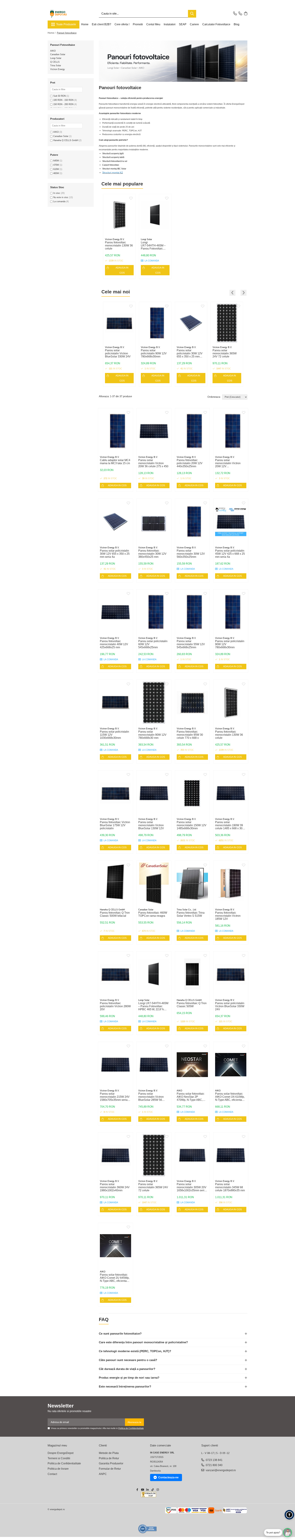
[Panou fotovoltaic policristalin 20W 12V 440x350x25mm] (192, 431)
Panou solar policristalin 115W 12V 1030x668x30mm (114, 734)
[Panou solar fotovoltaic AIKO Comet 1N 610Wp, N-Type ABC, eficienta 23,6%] (230, 1065)
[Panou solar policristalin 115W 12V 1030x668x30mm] (115, 703)
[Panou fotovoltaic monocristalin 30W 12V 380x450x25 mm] (154, 522)
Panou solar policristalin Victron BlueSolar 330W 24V (118, 353)
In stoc (56, 193)
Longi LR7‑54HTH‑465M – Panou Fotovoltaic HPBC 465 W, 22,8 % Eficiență (153, 245)
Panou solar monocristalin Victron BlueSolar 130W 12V (151, 825)
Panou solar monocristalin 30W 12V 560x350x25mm (191, 553)
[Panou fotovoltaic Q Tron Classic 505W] (192, 974)
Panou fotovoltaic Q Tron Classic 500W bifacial (115, 914)
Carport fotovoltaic (110, 165)
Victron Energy (57, 69)
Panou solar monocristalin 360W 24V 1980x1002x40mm (115, 1187)
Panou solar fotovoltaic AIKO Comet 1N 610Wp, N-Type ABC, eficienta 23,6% (230, 1096)
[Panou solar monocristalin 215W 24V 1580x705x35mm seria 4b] (115, 1065)
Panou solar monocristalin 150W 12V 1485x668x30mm (191, 825)
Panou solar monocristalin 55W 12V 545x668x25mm (191, 644)
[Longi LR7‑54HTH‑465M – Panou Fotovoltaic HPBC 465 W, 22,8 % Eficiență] (155, 215)
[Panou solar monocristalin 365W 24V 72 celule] (227, 323)
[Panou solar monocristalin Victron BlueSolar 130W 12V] (154, 793)
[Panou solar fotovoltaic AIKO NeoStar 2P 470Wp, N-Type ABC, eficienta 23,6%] (192, 1065)
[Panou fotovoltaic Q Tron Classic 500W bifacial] (115, 884)
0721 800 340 (213, 1465)
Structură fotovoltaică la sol (114, 161)
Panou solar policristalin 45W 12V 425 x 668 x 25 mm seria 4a (230, 553)
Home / (52, 32)
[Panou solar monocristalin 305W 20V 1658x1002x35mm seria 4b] (192, 1155)
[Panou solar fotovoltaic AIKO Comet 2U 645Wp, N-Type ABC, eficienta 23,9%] (115, 1246)
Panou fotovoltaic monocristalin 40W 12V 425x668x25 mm (114, 644)
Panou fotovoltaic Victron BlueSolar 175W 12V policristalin (115, 825)
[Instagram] (158, 1490)
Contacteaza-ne (168, 1477)
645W (56, 160)
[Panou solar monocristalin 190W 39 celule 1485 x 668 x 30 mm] (230, 793)
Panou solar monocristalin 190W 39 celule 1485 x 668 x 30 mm (229, 825)
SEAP (182, 24)
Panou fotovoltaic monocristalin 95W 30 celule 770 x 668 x (190, 734)
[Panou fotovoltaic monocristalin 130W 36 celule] (119, 215)
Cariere (194, 24)
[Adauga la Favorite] (131, 198)
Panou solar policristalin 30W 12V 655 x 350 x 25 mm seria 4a (189, 353)
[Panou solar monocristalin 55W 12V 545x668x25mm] (192, 612)
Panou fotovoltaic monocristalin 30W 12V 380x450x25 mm (152, 553)
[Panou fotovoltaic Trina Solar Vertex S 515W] (192, 884)
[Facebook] (137, 1490)
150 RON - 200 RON (63, 104)
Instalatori (169, 24)
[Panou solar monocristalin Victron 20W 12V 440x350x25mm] (230, 431)
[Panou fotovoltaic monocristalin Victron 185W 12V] (230, 884)
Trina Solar (55, 65)
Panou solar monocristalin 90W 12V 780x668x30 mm (152, 734)
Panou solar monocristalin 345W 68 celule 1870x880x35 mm (230, 1187)
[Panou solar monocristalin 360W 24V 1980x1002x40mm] (115, 1155)
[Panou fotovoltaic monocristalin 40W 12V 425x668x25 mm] (115, 612)
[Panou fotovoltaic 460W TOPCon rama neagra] (154, 884)
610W (56, 169)
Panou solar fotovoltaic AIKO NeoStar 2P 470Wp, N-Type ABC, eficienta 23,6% (190, 1096)
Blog (236, 24)
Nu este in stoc (60, 197)
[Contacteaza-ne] (235, 14)
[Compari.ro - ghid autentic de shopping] (147, 1529)
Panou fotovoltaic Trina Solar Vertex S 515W (191, 914)
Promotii (138, 24)
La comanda (59, 201)
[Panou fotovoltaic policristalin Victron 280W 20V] (115, 974)
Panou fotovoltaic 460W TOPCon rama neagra (152, 914)
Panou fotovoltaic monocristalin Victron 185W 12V (228, 915)
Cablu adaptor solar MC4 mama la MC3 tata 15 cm (115, 462)
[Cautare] (192, 14)
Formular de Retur (110, 1468)
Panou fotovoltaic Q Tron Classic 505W (192, 1005)
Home (84, 24)
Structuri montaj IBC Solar (114, 169)
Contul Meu (153, 24)
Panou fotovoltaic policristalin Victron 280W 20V (115, 1006)
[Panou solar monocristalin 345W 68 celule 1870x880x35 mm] (230, 1155)
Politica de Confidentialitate (131, 1428)
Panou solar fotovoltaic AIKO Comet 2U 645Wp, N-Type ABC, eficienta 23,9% (114, 1277)
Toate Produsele (66, 24)
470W (56, 165)
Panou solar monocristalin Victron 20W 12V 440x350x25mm (228, 463)
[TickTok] (152, 1490)
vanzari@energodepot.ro (220, 1470)
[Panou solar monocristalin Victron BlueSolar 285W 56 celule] (154, 1065)
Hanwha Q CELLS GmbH (65, 140)
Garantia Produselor (111, 1463)
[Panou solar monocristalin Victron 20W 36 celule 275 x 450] (154, 431)
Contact (52, 1474)
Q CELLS (55, 62)
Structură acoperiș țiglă (113, 153)
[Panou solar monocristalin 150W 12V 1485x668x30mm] (192, 793)
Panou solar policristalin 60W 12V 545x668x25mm (152, 644)
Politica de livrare (58, 1468)
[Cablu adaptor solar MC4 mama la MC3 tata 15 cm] (115, 431)
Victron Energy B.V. (115, 239)
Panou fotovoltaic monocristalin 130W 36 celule (119, 245)
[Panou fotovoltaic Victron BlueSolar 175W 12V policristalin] (115, 793)
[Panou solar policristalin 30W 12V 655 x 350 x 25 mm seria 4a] (191, 323)
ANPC (103, 1474)
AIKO (53, 51)
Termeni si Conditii (59, 1458)
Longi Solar (55, 58)
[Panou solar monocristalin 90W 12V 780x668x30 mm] (154, 703)
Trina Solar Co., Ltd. (187, 909)
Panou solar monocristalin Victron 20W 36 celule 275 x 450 (153, 463)
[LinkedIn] (147, 1490)
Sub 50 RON (59, 96)
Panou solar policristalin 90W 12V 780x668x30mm (154, 353)
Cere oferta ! (122, 24)
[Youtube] (142, 1490)
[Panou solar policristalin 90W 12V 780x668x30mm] (155, 323)
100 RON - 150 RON (63, 100)
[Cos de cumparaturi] (245, 14)
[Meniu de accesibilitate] (289, 1515)
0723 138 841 (213, 1460)
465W (56, 173)
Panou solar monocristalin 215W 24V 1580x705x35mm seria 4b (115, 1096)
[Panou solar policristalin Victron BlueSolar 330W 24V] (119, 323)
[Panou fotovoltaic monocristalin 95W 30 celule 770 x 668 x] (192, 703)
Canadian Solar (57, 54)
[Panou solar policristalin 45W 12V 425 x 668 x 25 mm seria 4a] (230, 522)
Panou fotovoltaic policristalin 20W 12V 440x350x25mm (189, 463)
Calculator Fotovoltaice (216, 24)
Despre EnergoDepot (60, 1453)
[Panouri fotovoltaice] (173, 61)
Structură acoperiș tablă (113, 157)
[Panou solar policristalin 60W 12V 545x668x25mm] (154, 612)
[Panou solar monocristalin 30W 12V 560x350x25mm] (192, 522)
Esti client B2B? (101, 24)
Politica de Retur (109, 1458)
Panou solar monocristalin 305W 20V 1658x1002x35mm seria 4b (191, 1187)
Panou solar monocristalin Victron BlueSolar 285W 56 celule (151, 1096)
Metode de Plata (109, 1453)
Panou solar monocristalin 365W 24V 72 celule (225, 353)
